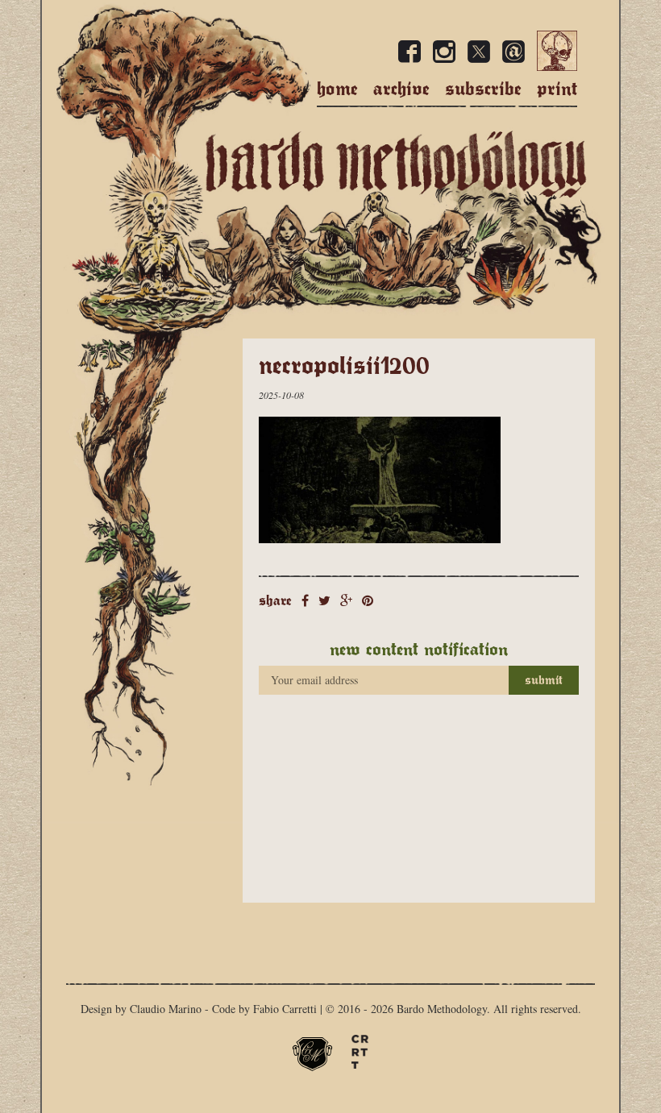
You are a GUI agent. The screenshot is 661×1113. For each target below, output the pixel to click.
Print (557, 88)
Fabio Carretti (285, 1008)
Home (337, 88)
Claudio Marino (166, 1008)
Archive (401, 88)
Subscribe (483, 88)
